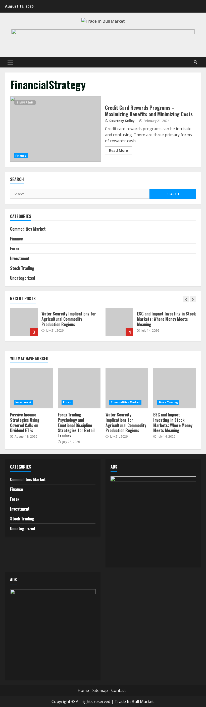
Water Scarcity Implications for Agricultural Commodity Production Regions (24, 322)
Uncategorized (22, 278)
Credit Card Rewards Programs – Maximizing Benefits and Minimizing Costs (55, 129)
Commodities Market (28, 229)
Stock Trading (22, 268)
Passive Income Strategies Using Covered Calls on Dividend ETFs (31, 388)
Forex (14, 248)
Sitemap (100, 690)
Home (83, 690)
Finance (20, 155)
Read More (118, 150)
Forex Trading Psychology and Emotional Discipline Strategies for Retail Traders (79, 388)
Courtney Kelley (122, 121)
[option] (55, 324)
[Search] (195, 62)
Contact (118, 690)
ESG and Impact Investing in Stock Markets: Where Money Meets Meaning (119, 322)
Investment (20, 258)
